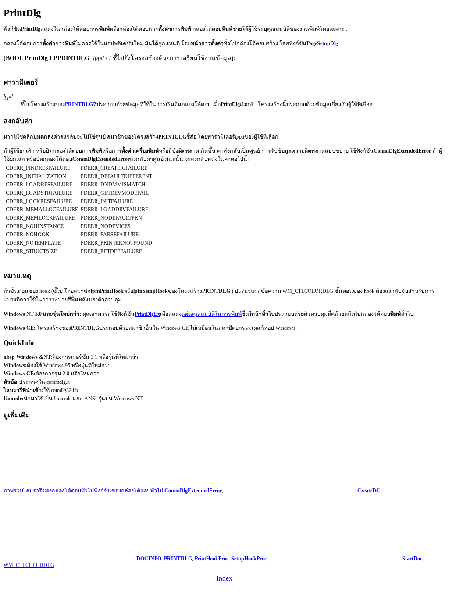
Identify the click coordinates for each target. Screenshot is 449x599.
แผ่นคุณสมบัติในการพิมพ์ (212, 314)
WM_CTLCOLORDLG (29, 565)
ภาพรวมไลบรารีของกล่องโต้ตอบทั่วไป (49, 491)
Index (224, 578)
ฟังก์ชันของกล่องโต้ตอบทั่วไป (128, 491)
